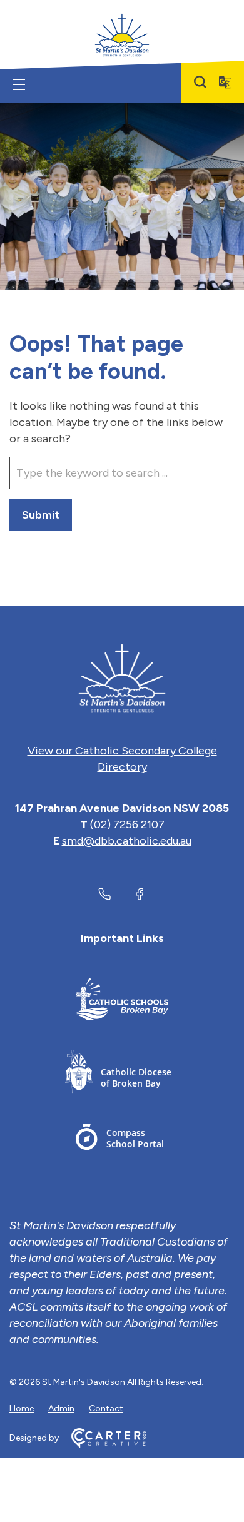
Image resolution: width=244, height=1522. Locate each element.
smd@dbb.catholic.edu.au (126, 841)
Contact (106, 1408)
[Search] (200, 82)
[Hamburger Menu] (19, 84)
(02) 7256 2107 (127, 824)
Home (21, 1408)
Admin (61, 1408)
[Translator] (225, 82)
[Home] (122, 678)
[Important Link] (122, 1001)
